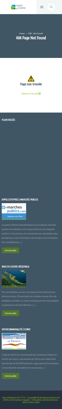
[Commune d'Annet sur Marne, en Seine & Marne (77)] (18, 7)
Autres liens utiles (31, 402)
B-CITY (21, 397)
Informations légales (20, 399)
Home (22, 33)
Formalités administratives (45, 399)
